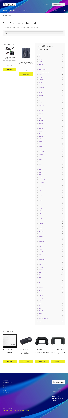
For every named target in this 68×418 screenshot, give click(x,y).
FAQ (5, 390)
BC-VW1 (40, 82)
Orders (6, 380)
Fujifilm (40, 138)
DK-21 (40, 100)
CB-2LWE (41, 95)
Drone (40, 108)
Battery (40, 74)
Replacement (42, 259)
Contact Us (7, 392)
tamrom (41, 287)
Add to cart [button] (10, 69)
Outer (40, 228)
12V (39, 54)
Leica (40, 164)
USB (40, 300)
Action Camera (42, 69)
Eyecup (40, 115)
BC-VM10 (41, 79)
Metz (40, 190)
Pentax (40, 233)
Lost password (8, 385)
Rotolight (41, 267)
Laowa (40, 156)
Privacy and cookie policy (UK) (9, 410)
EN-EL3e (41, 110)
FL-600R (40, 126)
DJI (39, 97)
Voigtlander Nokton (43, 318)
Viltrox (40, 313)
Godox (40, 146)
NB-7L (40, 208)
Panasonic (41, 231)
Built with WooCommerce (23, 410)
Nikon (40, 213)
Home (5, 15)
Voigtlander (41, 316)
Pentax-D (41, 236)
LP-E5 (40, 174)
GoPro (40, 149)
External (41, 113)
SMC (40, 282)
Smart (40, 280)
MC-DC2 (40, 177)
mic (39, 197)
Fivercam (41, 123)
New (40, 210)
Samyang (41, 269)
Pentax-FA (41, 244)
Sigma (40, 275)
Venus (40, 308)
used (40, 303)
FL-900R (40, 131)
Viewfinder (41, 310)
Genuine (40, 141)
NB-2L (40, 205)
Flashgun (41, 136)
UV (39, 305)
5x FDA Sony (41, 61)
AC (39, 67)
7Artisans (41, 64)
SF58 (40, 272)
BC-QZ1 (40, 77)
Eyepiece (41, 118)
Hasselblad (41, 151)
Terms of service (57, 388)
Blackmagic (41, 87)
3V (39, 56)
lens (40, 167)
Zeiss (40, 321)
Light (40, 169)
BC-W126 (41, 85)
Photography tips (57, 391)
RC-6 (40, 254)
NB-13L (40, 203)
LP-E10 (40, 172)
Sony (40, 285)
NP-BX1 (40, 218)
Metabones (41, 182)
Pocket (40, 249)
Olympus (41, 223)
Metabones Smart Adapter (45, 185)
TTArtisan (41, 295)
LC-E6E (40, 159)
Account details (8, 382)
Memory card (42, 179)
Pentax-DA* (41, 241)
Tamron (40, 290)
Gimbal (40, 144)
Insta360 (41, 154)
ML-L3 (40, 200)
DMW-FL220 (41, 105)
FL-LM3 (40, 133)
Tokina (40, 292)
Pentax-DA (41, 239)
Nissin (40, 215)
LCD (40, 162)
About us (6, 387)
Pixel (40, 246)
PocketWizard (42, 251)
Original (40, 226)
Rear (40, 257)
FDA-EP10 (41, 120)
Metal (40, 187)
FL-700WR (41, 128)
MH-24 (40, 195)
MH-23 (40, 192)
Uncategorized (42, 298)
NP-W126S (41, 221)
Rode (40, 264)
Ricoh (40, 262)
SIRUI (40, 277)
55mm (40, 59)
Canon (40, 92)
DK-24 (40, 103)
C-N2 (40, 90)
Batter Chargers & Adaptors (45, 72)
